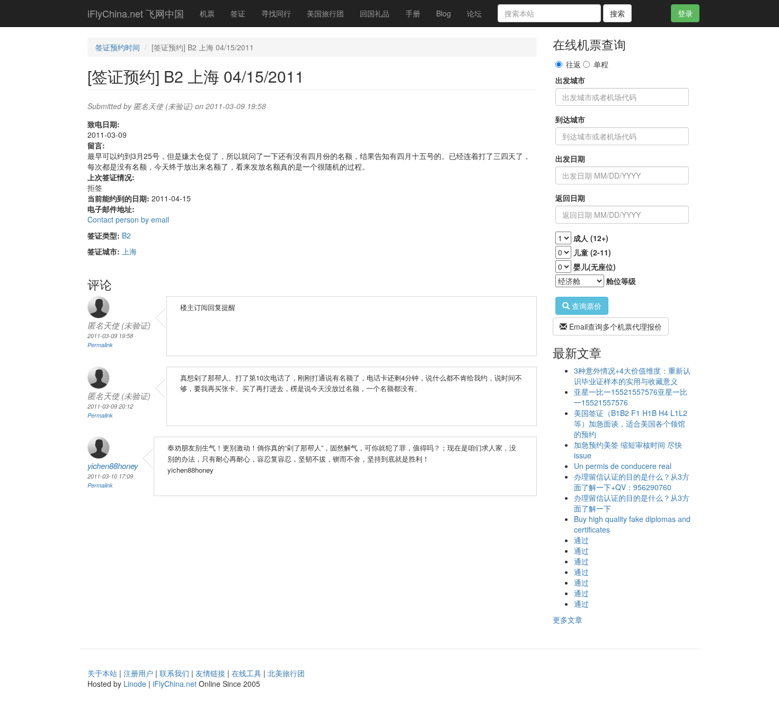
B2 (126, 235)
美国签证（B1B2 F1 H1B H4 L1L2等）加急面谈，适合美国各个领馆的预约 (630, 423)
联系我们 (174, 673)
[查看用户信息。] (112, 448)
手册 (412, 13)
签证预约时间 (117, 47)
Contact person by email (128, 219)
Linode (134, 683)
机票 (207, 13)
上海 (129, 251)
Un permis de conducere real (622, 466)
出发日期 (570, 158)
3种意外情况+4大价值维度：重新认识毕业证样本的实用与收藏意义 (632, 375)
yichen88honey (112, 465)
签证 (238, 13)
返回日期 (570, 197)
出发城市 (570, 80)
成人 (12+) (590, 238)
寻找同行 (276, 13)
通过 (581, 540)
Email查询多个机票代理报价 (614, 326)
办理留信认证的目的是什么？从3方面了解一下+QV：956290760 (631, 481)
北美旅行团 (286, 673)
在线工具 (246, 673)
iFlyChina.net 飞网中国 (135, 13)
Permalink (100, 345)
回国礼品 (375, 13)
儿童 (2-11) (592, 252)
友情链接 (210, 673)
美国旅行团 (325, 13)
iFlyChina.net (175, 683)
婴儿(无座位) (594, 266)
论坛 (474, 13)
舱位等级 (621, 281)
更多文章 (567, 619)
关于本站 (102, 673)
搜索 (617, 13)
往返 (573, 64)
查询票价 (585, 305)
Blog (443, 13)
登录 (685, 13)
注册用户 (138, 673)
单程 (601, 64)
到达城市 (570, 119)
